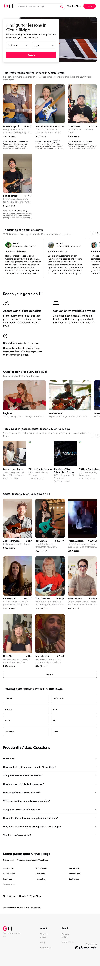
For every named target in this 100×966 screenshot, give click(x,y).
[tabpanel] (50, 876)
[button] (61, 6)
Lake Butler (40, 874)
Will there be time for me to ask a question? (26, 801)
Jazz (55, 731)
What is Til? (9, 758)
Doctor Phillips (9, 874)
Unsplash (36, 908)
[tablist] (50, 861)
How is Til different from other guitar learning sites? (30, 818)
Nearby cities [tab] (8, 860)
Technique (58, 698)
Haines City (40, 879)
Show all (50, 674)
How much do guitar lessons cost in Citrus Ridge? (29, 767)
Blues (55, 709)
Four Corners (41, 868)
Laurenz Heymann (23, 908)
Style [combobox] (36, 45)
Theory (8, 698)
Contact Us (45, 947)
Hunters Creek (75, 874)
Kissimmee (7, 879)
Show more (7, 884)
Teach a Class (74, 6)
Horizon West (74, 868)
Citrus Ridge (8, 868)
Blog (42, 942)
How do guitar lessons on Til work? (21, 792)
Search (31, 55)
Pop (55, 720)
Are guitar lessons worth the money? (22, 775)
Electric (8, 709)
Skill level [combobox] (12, 45)
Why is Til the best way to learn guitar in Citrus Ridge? (32, 826)
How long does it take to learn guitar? (23, 784)
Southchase (74, 879)
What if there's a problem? (17, 835)
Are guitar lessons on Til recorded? (21, 809)
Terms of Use (68, 942)
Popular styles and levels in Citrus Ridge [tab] (32, 860)
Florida (22, 896)
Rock (7, 720)
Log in (89, 6)
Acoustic (9, 731)
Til (4, 896)
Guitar (12, 896)
